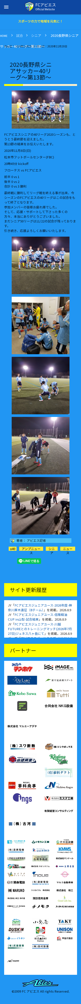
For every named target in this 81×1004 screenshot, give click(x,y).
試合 (19, 35)
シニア (36, 35)
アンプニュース (31, 550)
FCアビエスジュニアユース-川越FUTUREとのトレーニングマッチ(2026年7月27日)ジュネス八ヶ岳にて (40, 629)
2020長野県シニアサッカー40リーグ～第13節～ (31, 70)
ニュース (68, 550)
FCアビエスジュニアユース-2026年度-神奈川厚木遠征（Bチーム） (40, 607)
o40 (12, 548)
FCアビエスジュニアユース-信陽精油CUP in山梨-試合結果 (37, 617)
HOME (4, 36)
